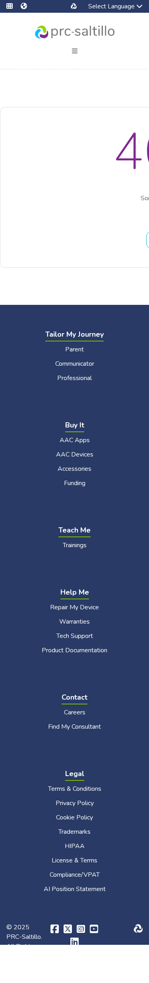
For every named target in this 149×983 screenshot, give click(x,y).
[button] (13, 6)
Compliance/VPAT (75, 874)
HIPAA (75, 846)
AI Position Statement (75, 889)
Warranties (74, 621)
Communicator (74, 363)
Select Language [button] (105, 7)
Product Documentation (74, 650)
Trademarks (74, 831)
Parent (74, 349)
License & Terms (74, 860)
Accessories (74, 468)
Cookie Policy (74, 817)
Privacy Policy (75, 803)
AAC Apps (75, 440)
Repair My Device (74, 607)
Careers (74, 712)
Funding (74, 483)
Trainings (75, 545)
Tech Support (74, 636)
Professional (74, 378)
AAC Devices (74, 454)
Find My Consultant (74, 726)
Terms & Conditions (74, 788)
